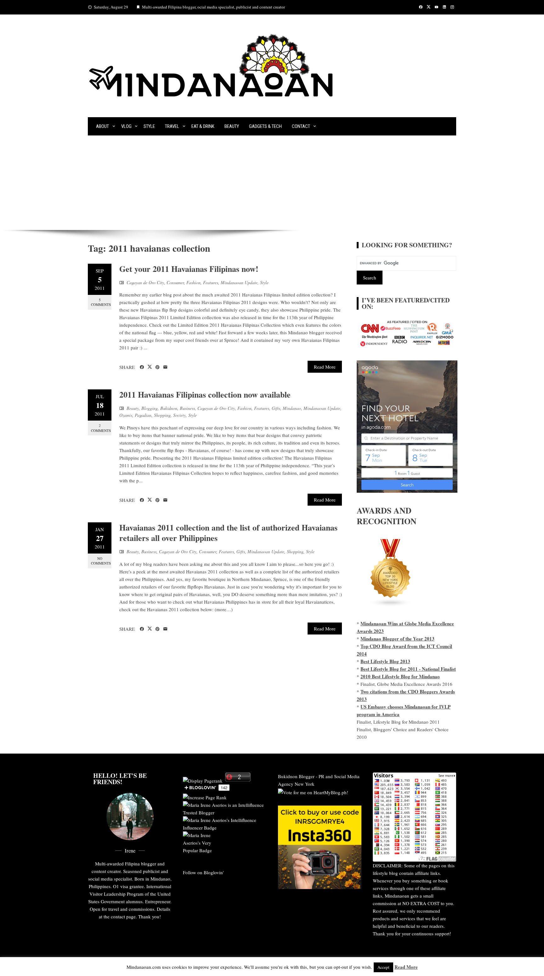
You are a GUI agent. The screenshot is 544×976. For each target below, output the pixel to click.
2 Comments (101, 428)
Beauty (231, 126)
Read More (325, 367)
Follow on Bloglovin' (203, 872)
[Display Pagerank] (203, 780)
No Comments (101, 561)
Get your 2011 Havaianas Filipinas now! (188, 269)
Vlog (126, 126)
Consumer (175, 282)
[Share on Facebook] (142, 367)
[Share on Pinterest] (158, 367)
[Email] (165, 367)
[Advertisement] (272, 183)
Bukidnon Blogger (296, 776)
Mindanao (292, 408)
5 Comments (101, 302)
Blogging (149, 408)
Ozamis (125, 415)
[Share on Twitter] (150, 367)
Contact (301, 126)
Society (179, 415)
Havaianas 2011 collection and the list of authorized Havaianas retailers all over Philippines (228, 532)
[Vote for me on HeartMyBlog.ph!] (313, 791)
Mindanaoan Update (239, 282)
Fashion (193, 282)
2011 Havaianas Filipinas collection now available (205, 394)
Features (210, 282)
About (102, 126)
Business (187, 408)
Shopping (162, 415)
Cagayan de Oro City (145, 282)
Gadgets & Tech (265, 126)
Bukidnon (168, 408)
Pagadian (143, 415)
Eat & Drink (202, 126)
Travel (172, 126)
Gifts (276, 408)
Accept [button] (383, 967)
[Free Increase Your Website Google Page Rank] (205, 796)
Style (149, 126)
